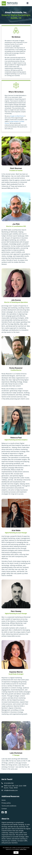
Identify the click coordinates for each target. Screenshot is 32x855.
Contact (4, 809)
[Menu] (25, 3)
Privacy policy (6, 803)
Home (4, 800)
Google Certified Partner (17, 116)
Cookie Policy (23, 849)
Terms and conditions (9, 806)
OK (16, 852)
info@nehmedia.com (11, 790)
